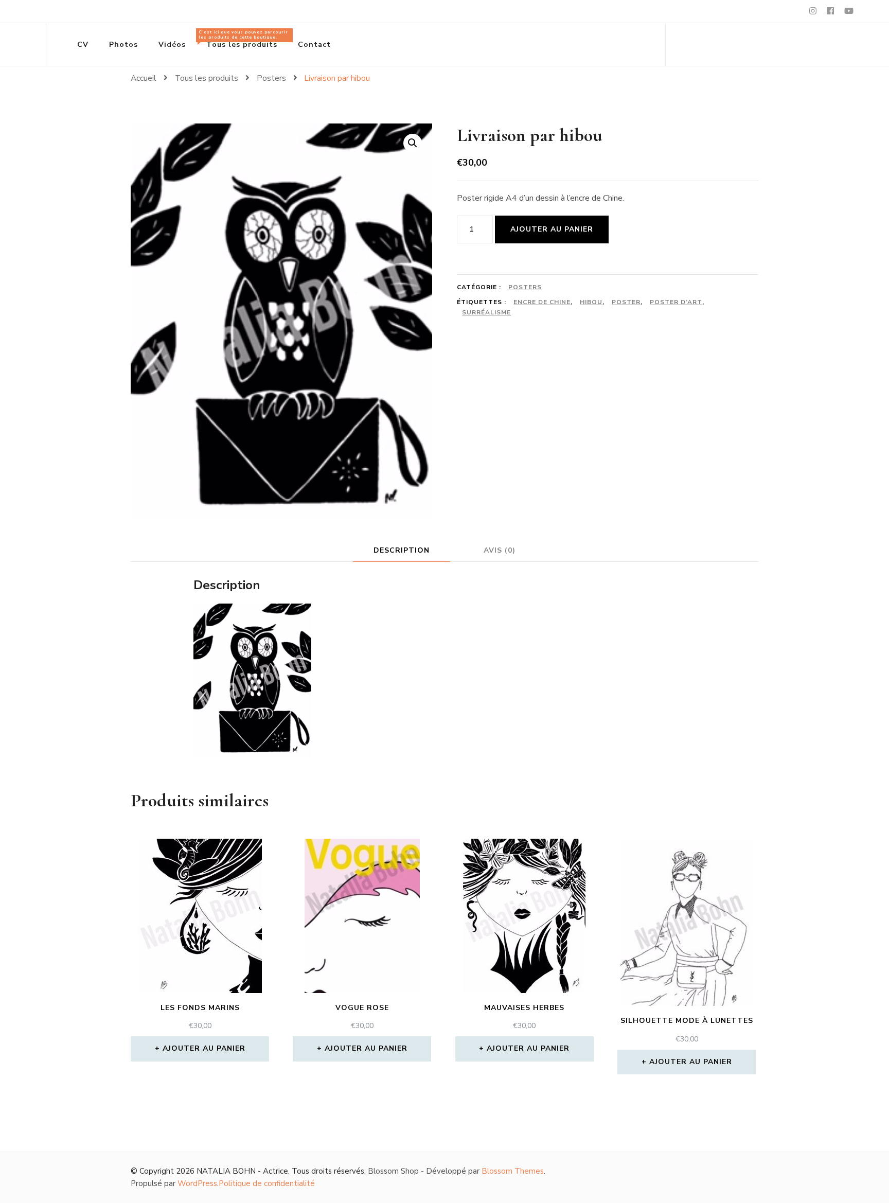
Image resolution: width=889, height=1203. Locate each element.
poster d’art (676, 302)
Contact (314, 44)
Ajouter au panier (551, 229)
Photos (123, 44)
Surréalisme (486, 312)
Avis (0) (499, 550)
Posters (525, 287)
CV (82, 44)
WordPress (197, 1183)
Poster (626, 302)
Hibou (591, 302)
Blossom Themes (513, 1171)
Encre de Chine (542, 302)
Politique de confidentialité (267, 1183)
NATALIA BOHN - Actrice (242, 1171)
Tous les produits (243, 39)
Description (402, 550)
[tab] (401, 550)
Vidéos (172, 44)
